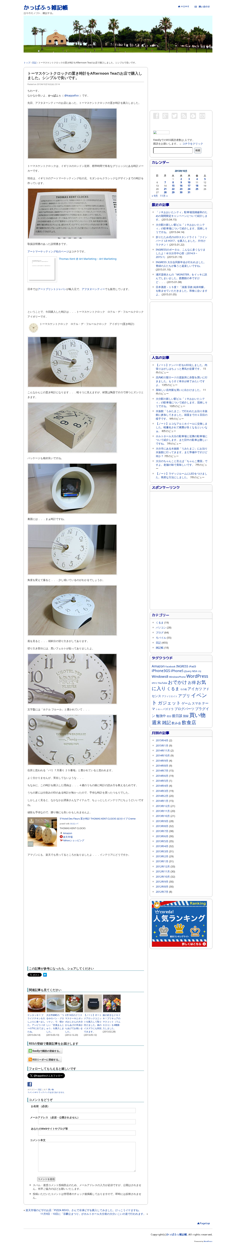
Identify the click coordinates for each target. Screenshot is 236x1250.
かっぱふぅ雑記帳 (46, 8)
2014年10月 (163, 755)
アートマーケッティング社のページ (48, 251)
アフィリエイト (169, 696)
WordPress (197, 676)
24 (189, 189)
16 (181, 185)
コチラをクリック (192, 143)
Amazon (67, 833)
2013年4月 (162, 846)
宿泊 (169, 716)
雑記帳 (160, 647)
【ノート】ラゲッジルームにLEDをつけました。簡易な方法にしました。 (181, 475)
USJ (199, 671)
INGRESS (182, 666)
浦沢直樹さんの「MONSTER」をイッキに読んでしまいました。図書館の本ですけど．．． (181, 278)
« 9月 (155, 195)
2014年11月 (163, 750)
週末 (156, 722)
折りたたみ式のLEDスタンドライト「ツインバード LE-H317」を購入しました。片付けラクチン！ (181, 240)
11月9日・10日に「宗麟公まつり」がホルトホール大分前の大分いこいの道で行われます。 (93, 1214)
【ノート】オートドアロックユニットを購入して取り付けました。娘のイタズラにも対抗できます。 (93, 1023)
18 (197, 185)
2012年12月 (163, 866)
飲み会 (176, 723)
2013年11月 (163, 811)
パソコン (161, 627)
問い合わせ (203, 7)
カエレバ (74, 824)
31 (189, 192)
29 (173, 192)
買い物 (51, 1089)
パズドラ (168, 709)
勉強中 (161, 715)
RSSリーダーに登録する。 (46, 1059)
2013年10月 (163, 816)
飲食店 (189, 722)
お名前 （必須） (40, 1106)
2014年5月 (162, 780)
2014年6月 (162, 775)
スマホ (196, 703)
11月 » (164, 195)
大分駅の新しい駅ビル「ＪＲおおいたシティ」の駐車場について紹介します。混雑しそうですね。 (181, 228)
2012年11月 (163, 871)
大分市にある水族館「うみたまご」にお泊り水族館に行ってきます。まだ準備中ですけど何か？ (181, 452)
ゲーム (186, 703)
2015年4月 (162, 740)
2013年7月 (162, 831)
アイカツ (195, 688)
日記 (39, 1089)
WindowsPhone (177, 676)
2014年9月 (162, 760)
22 (173, 189)
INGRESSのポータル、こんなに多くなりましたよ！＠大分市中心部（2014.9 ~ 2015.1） (180, 253)
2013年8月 (162, 826)
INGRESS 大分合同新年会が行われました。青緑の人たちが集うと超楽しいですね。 (181, 264)
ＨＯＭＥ (185, 6)
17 (189, 185)
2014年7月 (162, 770)
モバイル (161, 637)
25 (197, 189)
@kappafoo (71, 95)
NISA (194, 671)
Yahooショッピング (73, 840)
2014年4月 (162, 785)
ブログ (160, 632)
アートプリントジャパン (52, 289)
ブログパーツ (184, 708)
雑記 (166, 722)
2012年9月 (162, 881)
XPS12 (154, 683)
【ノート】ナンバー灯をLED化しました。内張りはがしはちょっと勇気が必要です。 (181, 366)
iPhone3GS (161, 670)
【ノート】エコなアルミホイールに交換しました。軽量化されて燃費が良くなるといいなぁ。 (181, 427)
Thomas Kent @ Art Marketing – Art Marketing (88, 259)
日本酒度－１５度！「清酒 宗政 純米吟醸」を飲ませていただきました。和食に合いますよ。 (181, 290)
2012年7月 (162, 891)
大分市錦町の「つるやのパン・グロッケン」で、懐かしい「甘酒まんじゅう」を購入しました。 (55, 1023)
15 (173, 185)
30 (181, 192)
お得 (192, 682)
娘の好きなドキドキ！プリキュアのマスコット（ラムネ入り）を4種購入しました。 (111, 1021)
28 (165, 192)
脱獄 (186, 716)
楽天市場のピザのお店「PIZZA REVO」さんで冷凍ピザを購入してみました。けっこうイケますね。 (83, 1210)
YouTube (162, 683)
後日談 (177, 715)
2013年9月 (162, 821)
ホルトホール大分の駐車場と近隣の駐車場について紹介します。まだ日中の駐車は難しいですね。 (181, 439)
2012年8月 (162, 886)
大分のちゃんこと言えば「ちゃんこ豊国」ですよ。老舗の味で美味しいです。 (181, 462)
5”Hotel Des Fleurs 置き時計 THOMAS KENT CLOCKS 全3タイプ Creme (98, 818)
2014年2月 (162, 796)
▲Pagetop (203, 1223)
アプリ (184, 695)
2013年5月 (162, 841)
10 (189, 182)
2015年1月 (162, 745)
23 (181, 189)
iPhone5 (177, 671)
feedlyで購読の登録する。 (46, 1051)
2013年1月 (162, 861)
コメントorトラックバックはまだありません (45, 1092)
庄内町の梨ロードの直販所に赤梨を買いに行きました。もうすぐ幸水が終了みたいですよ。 (181, 381)
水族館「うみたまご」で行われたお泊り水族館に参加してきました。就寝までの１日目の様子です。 (181, 414)
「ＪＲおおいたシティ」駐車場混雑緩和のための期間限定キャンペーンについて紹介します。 (181, 215)
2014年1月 (162, 801)
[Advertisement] (91, 54)
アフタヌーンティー (93, 289)
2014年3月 (162, 791)
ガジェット (169, 703)
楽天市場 (68, 836)
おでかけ (177, 682)
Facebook (170, 666)
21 (165, 189)
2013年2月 (162, 856)
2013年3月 (162, 851)
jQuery (187, 671)
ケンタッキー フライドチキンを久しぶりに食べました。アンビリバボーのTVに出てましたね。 (36, 1023)
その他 (183, 689)
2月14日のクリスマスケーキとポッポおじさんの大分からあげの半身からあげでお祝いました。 (74, 1023)
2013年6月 (162, 836)
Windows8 (160, 676)
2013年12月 (163, 806)
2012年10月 (163, 876)
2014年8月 (162, 765)
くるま (160, 622)
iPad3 (192, 666)
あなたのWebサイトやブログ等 (49, 1128)
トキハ (159, 709)
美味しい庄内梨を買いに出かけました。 (179, 390)
